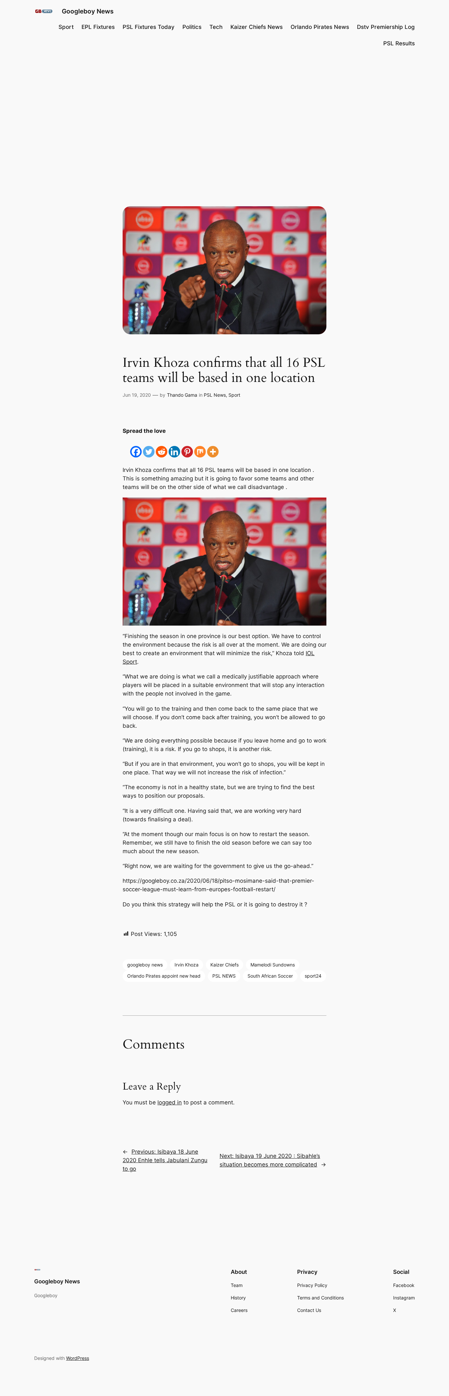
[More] (213, 446)
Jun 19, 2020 (137, 395)
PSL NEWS (224, 976)
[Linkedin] (174, 446)
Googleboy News (87, 11)
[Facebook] (136, 446)
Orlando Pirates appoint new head (164, 976)
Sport (234, 395)
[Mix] (200, 446)
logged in (169, 1102)
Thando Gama (182, 395)
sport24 (313, 976)
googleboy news (145, 964)
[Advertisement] (224, 106)
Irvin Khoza (187, 964)
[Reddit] (161, 446)
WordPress (77, 1358)
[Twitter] (148, 446)
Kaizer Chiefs (224, 964)
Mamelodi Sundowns (272, 964)
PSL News (215, 395)
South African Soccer (270, 976)
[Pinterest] (187, 446)
